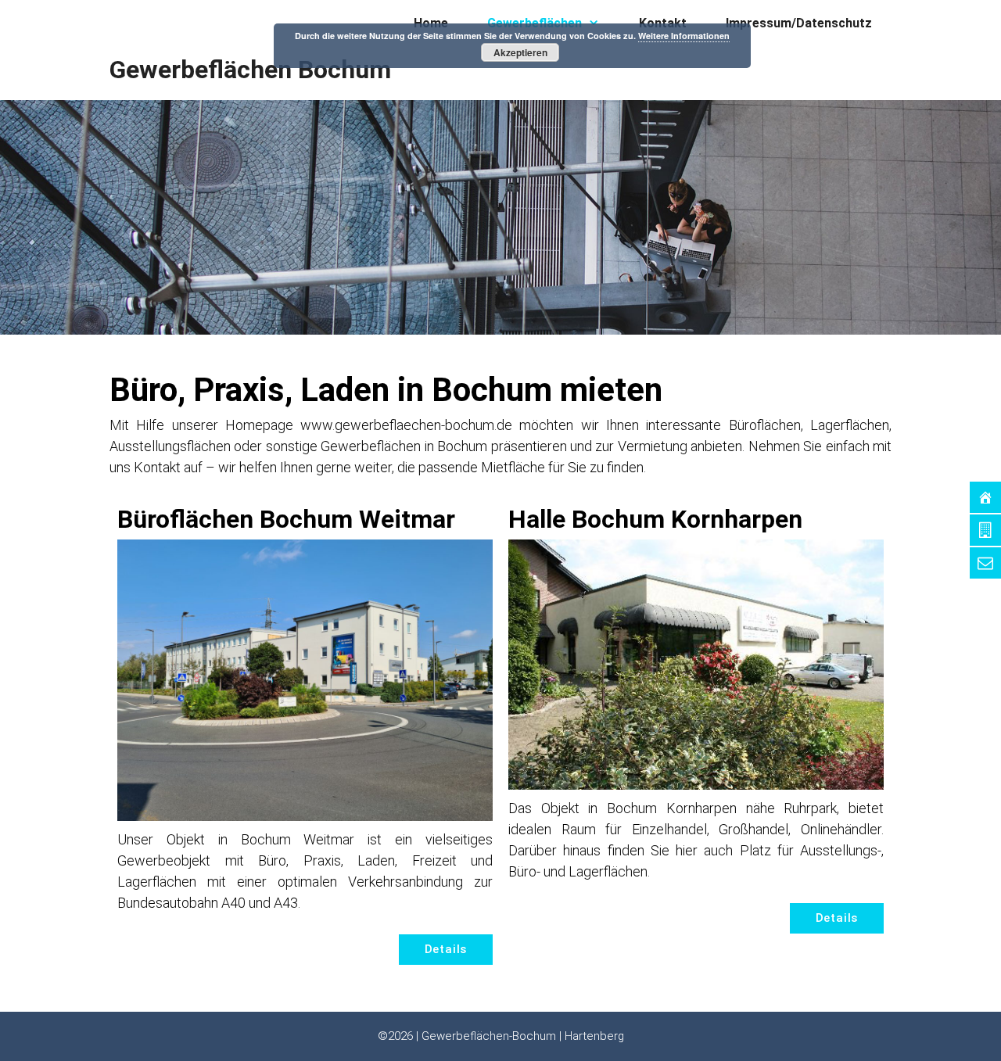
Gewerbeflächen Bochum (250, 69)
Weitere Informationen (684, 35)
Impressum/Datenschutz (799, 23)
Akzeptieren (520, 52)
